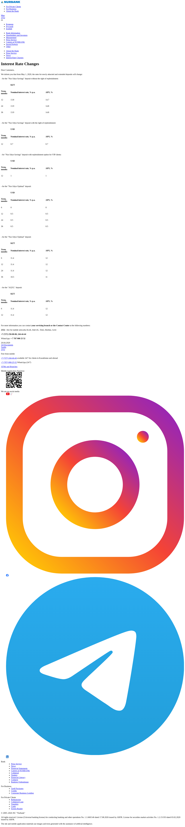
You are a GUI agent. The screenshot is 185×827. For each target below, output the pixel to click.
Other (8, 47)
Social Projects (12, 44)
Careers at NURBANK (15, 42)
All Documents (7, 345)
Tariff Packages (17, 788)
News (8, 55)
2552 (3, 18)
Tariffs (3, 347)
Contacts (14, 780)
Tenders (14, 775)
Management (11, 37)
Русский (9, 26)
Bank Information (13, 33)
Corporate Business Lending (22, 793)
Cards (13, 806)
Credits (14, 791)
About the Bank (12, 11)
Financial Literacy (18, 777)
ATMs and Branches (9, 367)
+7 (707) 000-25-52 (9, 362)
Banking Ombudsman (20, 782)
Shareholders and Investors (16, 35)
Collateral (15, 773)
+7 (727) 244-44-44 (9, 358)
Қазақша (9, 24)
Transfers (14, 804)
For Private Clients (13, 7)
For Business (11, 9)
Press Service (11, 40)
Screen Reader (17, 809)
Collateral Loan (17, 802)
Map (3, 15)
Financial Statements (19, 768)
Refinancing (16, 800)
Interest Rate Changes (14, 58)
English (9, 29)
